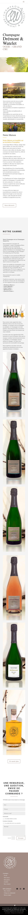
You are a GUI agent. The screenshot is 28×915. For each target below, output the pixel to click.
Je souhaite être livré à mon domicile (13, 823)
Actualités (6, 881)
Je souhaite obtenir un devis (11, 818)
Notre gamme (7, 879)
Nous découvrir (9, 205)
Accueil (5, 875)
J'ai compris (7, 912)
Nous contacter (7, 884)
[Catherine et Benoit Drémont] (14, 131)
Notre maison (7, 877)
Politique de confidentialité (9, 893)
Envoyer (21, 838)
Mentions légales (7, 895)
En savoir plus (14, 761)
